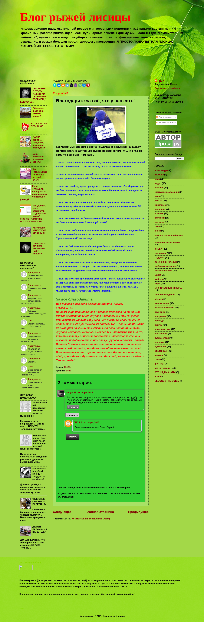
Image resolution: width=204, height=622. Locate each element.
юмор (158, 376)
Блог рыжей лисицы (75, 16)
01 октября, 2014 (90, 422)
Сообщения (165, 117)
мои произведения (165, 294)
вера (68, 371)
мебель (159, 279)
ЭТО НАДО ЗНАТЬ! (165, 372)
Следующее (62, 511)
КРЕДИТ (159, 249)
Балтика (159, 174)
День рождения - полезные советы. (39, 158)
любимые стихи (163, 270)
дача (157, 196)
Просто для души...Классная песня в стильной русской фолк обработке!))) (33, 442)
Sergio (69, 392)
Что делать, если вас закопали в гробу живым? (39, 248)
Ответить (73, 407)
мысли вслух (162, 303)
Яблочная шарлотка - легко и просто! (39, 112)
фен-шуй (159, 363)
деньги (158, 200)
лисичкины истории (166, 262)
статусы (159, 355)
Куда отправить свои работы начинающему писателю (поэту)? (33, 192)
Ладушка (159, 257)
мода (157, 283)
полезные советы (164, 307)
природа (159, 320)
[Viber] (75, 85)
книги (158, 231)
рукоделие (160, 346)
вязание (159, 187)
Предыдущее (138, 511)
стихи (158, 359)
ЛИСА (77, 422)
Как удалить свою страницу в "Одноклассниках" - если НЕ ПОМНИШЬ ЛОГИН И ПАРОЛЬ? (33, 214)
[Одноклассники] (63, 85)
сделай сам (161, 351)
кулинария (160, 253)
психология (161, 333)
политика (160, 312)
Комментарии (166, 122)
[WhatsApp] (80, 85)
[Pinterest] (88, 85)
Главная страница (100, 511)
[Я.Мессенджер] (54, 85)
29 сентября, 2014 (83, 392)
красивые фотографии (167, 242)
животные (160, 205)
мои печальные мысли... (168, 288)
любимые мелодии (165, 266)
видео (158, 183)
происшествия (163, 329)
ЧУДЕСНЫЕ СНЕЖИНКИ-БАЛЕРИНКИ (39, 501)
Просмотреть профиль (167, 88)
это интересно (162, 368)
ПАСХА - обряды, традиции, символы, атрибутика (39, 142)
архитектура (161, 170)
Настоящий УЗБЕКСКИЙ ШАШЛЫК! (39, 230)
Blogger (120, 616)
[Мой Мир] (84, 85)
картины (159, 222)
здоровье (160, 209)
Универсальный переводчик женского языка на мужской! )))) (33, 409)
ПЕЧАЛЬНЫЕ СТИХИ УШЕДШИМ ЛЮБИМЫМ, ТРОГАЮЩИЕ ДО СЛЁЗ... (33, 95)
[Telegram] (67, 85)
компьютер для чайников (169, 235)
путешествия (162, 338)
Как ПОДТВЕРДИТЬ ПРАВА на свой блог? (40, 174)
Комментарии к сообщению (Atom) (91, 519)
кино (157, 226)
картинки (160, 218)
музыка (159, 299)
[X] (71, 85)
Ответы (73, 415)
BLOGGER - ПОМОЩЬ (167, 381)
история (159, 213)
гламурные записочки (167, 192)
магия (158, 275)
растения (160, 342)
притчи (158, 325)
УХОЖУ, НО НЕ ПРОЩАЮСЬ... (39, 124)
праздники (160, 316)
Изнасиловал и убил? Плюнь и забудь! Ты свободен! (39, 473)
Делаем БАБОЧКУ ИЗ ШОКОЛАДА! (39, 531)
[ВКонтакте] (59, 85)
